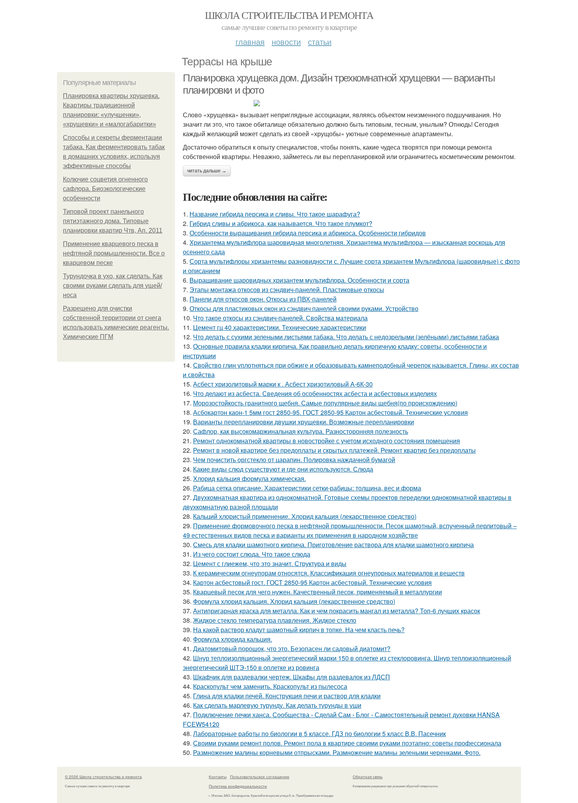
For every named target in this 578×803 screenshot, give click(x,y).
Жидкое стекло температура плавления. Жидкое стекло (274, 620)
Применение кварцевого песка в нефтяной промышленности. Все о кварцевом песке (114, 253)
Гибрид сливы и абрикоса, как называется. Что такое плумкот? (281, 223)
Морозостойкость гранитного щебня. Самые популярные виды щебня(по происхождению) (325, 402)
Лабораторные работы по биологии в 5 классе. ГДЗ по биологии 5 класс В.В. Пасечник (319, 733)
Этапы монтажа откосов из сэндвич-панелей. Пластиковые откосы (287, 289)
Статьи (319, 41)
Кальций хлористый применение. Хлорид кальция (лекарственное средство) (304, 516)
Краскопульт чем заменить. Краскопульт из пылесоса (270, 686)
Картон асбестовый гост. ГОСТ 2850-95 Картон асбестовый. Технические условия (312, 582)
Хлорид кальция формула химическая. (249, 478)
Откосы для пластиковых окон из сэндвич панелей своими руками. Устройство (304, 308)
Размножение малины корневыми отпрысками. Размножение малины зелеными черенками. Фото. (336, 752)
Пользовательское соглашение (259, 776)
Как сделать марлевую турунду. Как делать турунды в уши (277, 705)
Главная (250, 41)
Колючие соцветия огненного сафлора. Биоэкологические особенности (105, 189)
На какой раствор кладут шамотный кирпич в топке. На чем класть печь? (299, 629)
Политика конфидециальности (238, 786)
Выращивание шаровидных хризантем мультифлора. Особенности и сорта (299, 280)
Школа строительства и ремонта (289, 15)
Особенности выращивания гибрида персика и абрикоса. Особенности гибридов (308, 232)
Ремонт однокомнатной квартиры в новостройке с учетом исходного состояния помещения (326, 440)
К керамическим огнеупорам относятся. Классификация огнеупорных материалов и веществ (329, 572)
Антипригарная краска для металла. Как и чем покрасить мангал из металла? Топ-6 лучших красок (336, 610)
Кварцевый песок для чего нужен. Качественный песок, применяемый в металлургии (317, 591)
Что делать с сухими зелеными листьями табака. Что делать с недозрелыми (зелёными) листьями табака (346, 336)
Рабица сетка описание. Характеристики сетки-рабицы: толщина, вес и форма (307, 487)
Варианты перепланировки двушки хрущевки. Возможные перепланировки (303, 421)
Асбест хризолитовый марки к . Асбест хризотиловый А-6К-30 (283, 384)
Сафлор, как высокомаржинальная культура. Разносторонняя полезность (300, 431)
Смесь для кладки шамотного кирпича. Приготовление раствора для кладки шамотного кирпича (333, 544)
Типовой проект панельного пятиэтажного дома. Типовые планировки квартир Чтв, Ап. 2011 (112, 221)
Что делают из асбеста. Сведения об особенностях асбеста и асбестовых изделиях (315, 393)
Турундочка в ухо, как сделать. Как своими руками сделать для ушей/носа (112, 285)
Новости (286, 41)
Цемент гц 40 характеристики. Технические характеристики (279, 327)
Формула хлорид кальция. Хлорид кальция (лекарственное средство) (294, 601)
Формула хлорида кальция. (232, 639)
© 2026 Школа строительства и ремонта (103, 776)
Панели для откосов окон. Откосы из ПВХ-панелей (263, 298)
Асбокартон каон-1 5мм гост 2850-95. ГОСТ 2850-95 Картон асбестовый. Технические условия (330, 412)
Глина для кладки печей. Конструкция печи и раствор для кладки (287, 695)
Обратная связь (368, 776)
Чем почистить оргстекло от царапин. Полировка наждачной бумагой (294, 459)
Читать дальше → (206, 171)
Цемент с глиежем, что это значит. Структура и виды (269, 563)
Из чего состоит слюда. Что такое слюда (251, 554)
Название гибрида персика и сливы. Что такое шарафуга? (275, 213)
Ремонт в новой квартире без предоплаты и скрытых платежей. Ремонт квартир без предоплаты (334, 450)
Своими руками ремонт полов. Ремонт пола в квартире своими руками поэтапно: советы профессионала (347, 742)
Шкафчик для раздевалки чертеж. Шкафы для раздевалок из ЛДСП (291, 676)
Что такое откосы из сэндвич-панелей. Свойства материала (280, 317)
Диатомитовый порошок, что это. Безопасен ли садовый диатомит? (291, 648)
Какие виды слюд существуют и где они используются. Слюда (283, 469)
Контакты (217, 776)
